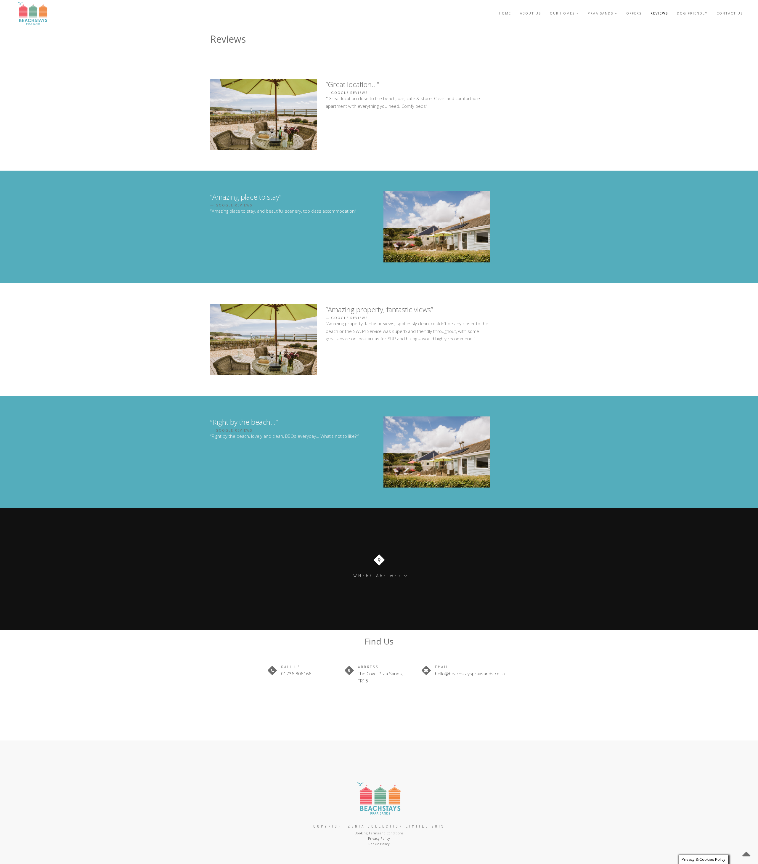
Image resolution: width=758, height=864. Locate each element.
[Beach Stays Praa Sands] (33, 13)
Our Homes (562, 13)
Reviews (659, 13)
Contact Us (730, 13)
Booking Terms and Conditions (379, 833)
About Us (530, 13)
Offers (634, 13)
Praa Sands (600, 13)
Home (505, 13)
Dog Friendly (692, 13)
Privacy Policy (379, 838)
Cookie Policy (379, 843)
